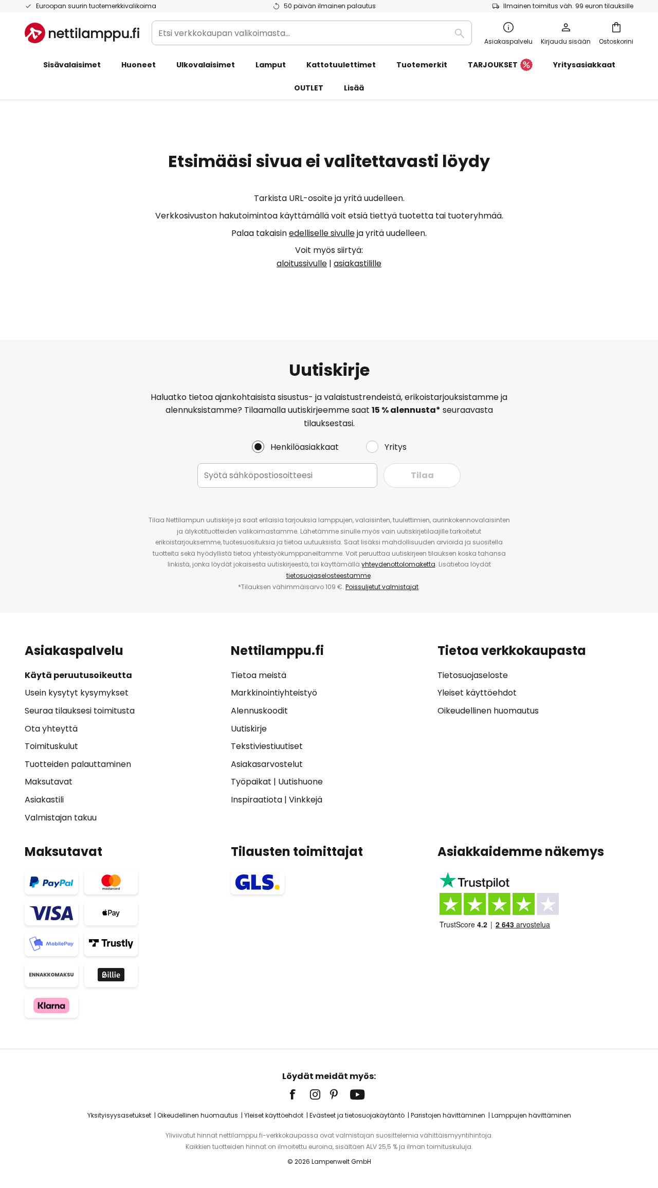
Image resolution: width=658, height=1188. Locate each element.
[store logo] (82, 33)
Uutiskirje (249, 729)
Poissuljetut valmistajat (381, 586)
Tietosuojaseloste (472, 675)
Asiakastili (44, 800)
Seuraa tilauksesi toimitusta (80, 711)
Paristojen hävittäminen (448, 1115)
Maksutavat (48, 782)
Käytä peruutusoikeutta (78, 675)
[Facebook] (299, 1094)
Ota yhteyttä (51, 729)
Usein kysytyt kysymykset (77, 693)
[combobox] (311, 33)
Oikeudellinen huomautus (488, 711)
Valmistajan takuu (61, 818)
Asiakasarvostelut (267, 764)
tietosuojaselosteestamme (328, 575)
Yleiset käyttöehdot (477, 693)
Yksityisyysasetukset (119, 1115)
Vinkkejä (305, 800)
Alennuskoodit (259, 711)
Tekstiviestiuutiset (267, 746)
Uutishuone (300, 782)
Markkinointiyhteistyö (274, 693)
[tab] (123, 734)
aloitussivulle (302, 263)
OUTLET (308, 88)
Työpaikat (251, 782)
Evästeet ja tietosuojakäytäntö (357, 1115)
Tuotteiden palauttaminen (78, 764)
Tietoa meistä (258, 675)
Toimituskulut (51, 746)
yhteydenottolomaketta (398, 564)
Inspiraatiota (256, 800)
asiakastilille (357, 263)
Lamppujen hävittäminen (531, 1115)
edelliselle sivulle (322, 233)
